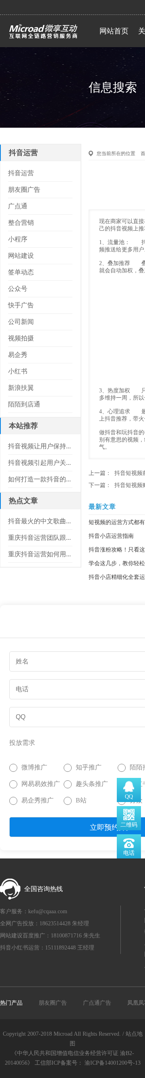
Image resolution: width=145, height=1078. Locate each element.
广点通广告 (97, 1003)
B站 (81, 800)
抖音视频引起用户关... (39, 462)
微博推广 (34, 767)
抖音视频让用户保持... (39, 446)
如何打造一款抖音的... (39, 479)
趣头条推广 (92, 783)
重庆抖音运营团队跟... (39, 537)
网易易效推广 (40, 783)
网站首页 (113, 31)
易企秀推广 (37, 800)
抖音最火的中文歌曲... (39, 521)
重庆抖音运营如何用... (39, 554)
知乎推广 (89, 767)
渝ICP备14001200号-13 (113, 1063)
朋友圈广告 (53, 1003)
